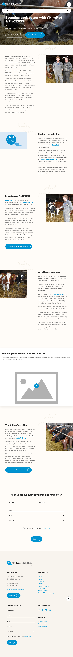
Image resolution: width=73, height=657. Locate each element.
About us (41, 581)
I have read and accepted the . (37, 528)
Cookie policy (42, 626)
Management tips (43, 586)
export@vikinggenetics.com (16, 589)
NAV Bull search (43, 590)
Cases (40, 577)
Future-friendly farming (46, 593)
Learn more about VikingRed (17, 470)
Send (34, 539)
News (40, 579)
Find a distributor (33, 35)
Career (40, 583)
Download (41, 588)
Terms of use (42, 624)
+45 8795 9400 (13, 583)
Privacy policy (42, 621)
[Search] (68, 11)
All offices (12, 595)
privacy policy (46, 528)
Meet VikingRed (13, 35)
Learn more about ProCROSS (17, 246)
